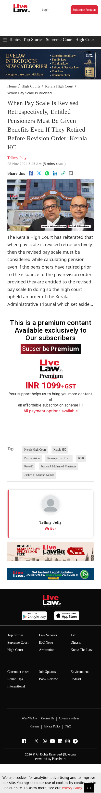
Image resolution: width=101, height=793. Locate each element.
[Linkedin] (55, 173)
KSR (81, 458)
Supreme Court (59, 39)
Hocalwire (59, 759)
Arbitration (46, 650)
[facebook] (31, 173)
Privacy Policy (72, 788)
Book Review (48, 679)
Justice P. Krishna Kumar (39, 475)
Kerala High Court (59, 86)
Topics (15, 39)
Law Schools (48, 635)
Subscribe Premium (84, 9)
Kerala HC (59, 449)
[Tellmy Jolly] (50, 504)
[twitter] (39, 173)
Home (12, 86)
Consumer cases (18, 672)
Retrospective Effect (59, 458)
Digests (76, 642)
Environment (80, 672)
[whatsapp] (47, 173)
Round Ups (15, 679)
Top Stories (33, 39)
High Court (15, 650)
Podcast (76, 679)
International (16, 686)
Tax (73, 635)
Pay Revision (32, 458)
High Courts (86, 39)
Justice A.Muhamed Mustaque (58, 466)
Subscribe (50, 348)
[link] (63, 173)
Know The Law (81, 650)
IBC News (46, 642)
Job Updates (47, 672)
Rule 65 (28, 466)
